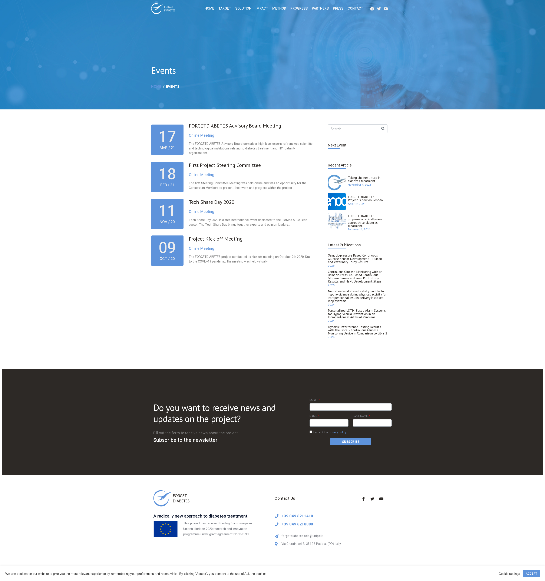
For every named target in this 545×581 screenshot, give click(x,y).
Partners (320, 8)
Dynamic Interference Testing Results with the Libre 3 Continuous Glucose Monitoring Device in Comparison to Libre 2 (357, 330)
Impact (262, 8)
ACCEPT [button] (531, 573)
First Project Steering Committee (225, 165)
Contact (355, 8)
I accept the (329, 432)
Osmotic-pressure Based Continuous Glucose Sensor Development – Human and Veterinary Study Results (355, 258)
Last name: (361, 416)
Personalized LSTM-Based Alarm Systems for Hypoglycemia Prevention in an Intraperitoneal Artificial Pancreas (357, 313)
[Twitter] (379, 8)
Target (224, 8)
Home (209, 8)
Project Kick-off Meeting (216, 238)
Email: (315, 400)
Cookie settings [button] (509, 573)
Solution (243, 8)
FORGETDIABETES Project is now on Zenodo (365, 198)
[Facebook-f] (363, 498)
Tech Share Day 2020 (211, 202)
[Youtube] (385, 8)
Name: (314, 416)
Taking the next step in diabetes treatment (364, 179)
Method (279, 8)
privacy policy (337, 432)
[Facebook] (372, 8)
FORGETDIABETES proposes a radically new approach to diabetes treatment (365, 221)
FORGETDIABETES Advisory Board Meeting (235, 125)
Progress (299, 8)
